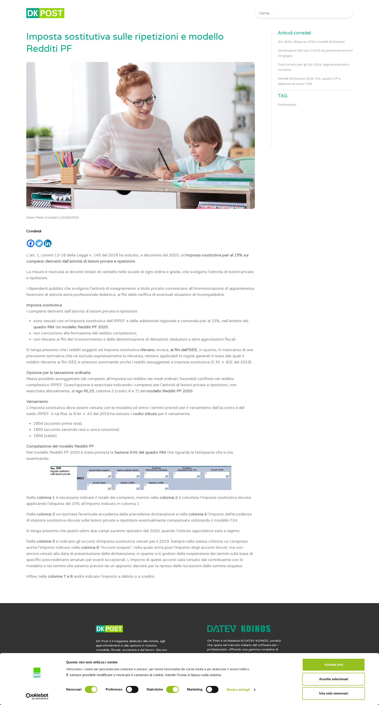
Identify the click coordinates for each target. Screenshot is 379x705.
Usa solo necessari (333, 693)
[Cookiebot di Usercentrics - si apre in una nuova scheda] (37, 696)
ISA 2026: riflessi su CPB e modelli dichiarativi (311, 42)
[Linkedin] (48, 243)
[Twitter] (39, 243)
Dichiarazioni (287, 105)
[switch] (132, 689)
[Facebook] (30, 243)
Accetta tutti (333, 664)
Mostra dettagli (238, 689)
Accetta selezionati (333, 679)
